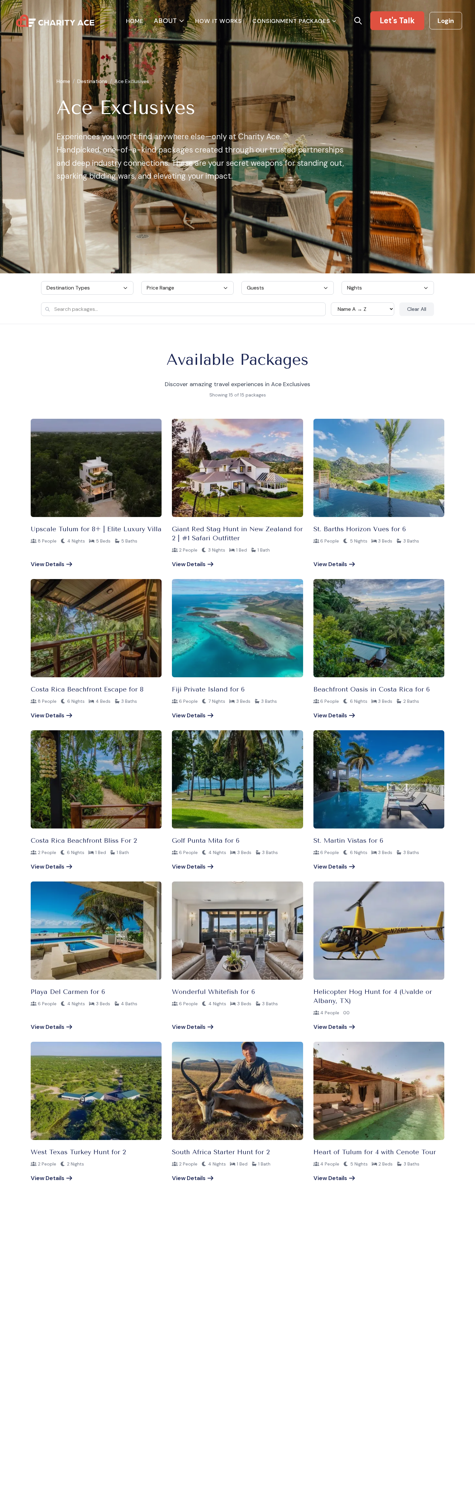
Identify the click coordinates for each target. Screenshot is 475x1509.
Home (135, 21)
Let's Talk (397, 21)
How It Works (218, 21)
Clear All (416, 309)
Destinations (92, 81)
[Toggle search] (358, 21)
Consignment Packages (291, 21)
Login (446, 20)
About (165, 20)
